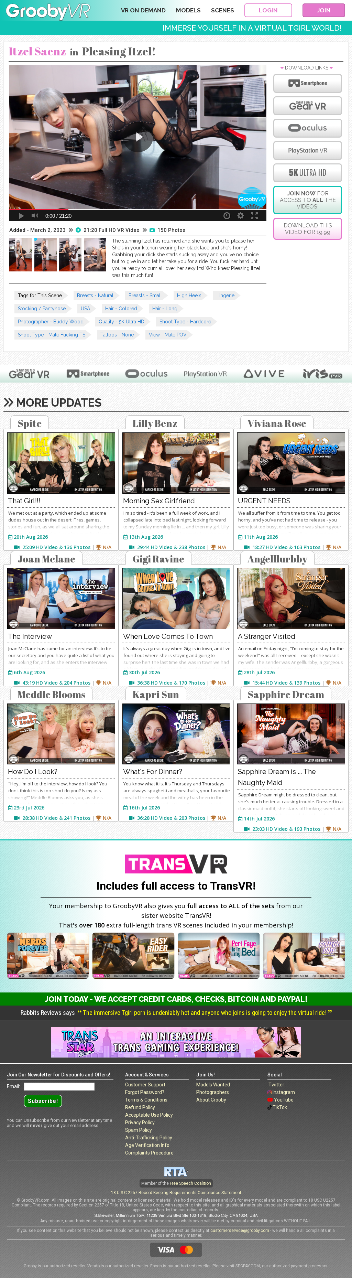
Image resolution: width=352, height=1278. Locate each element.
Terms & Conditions (146, 1100)
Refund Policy (140, 1107)
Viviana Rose (277, 423)
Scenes (222, 10)
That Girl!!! (24, 501)
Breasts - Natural (95, 295)
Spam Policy (138, 1130)
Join (324, 10)
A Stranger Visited (266, 636)
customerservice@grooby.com (239, 1230)
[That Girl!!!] (61, 463)
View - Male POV (168, 334)
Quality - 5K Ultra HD (121, 321)
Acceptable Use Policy (149, 1115)
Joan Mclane (46, 558)
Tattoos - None (117, 334)
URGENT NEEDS (264, 501)
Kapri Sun (156, 694)
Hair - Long (164, 308)
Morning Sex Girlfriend (159, 501)
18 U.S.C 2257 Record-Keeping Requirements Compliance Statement (176, 1192)
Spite (30, 423)
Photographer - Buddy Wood (51, 321)
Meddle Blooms (51, 694)
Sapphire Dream (286, 694)
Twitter (276, 1084)
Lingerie (225, 295)
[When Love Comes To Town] (176, 598)
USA (85, 308)
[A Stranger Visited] (291, 598)
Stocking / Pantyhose (42, 308)
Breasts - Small (145, 295)
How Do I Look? (32, 771)
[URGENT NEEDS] (291, 463)
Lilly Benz (155, 423)
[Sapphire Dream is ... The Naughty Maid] (291, 734)
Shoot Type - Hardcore (185, 321)
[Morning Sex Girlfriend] (176, 463)
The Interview (30, 636)
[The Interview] (61, 598)
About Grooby (211, 1100)
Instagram (284, 1092)
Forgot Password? (144, 1092)
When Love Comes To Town (168, 636)
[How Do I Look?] (61, 734)
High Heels (189, 295)
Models (188, 10)
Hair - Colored (121, 308)
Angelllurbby (277, 558)
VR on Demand (143, 10)
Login (268, 10)
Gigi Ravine (158, 558)
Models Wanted (213, 1084)
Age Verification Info (147, 1145)
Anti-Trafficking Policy (148, 1137)
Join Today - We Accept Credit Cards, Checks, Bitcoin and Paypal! (176, 999)
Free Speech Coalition (190, 1183)
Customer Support (145, 1084)
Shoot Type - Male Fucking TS (51, 334)
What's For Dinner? (152, 771)
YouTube (284, 1100)
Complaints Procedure (149, 1153)
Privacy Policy (140, 1122)
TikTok (280, 1107)
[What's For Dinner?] (176, 734)
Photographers (212, 1092)
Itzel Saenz (37, 51)
